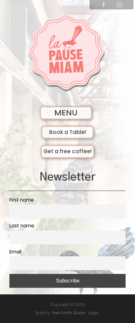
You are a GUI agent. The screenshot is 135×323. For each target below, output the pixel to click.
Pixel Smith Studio (68, 312)
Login (93, 312)
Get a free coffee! (67, 151)
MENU (66, 112)
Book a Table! (67, 132)
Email (15, 251)
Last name (21, 225)
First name (21, 200)
